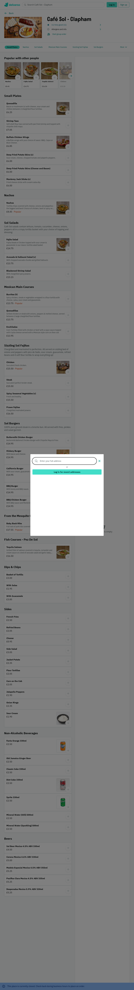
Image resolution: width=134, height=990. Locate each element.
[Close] (99, 461)
